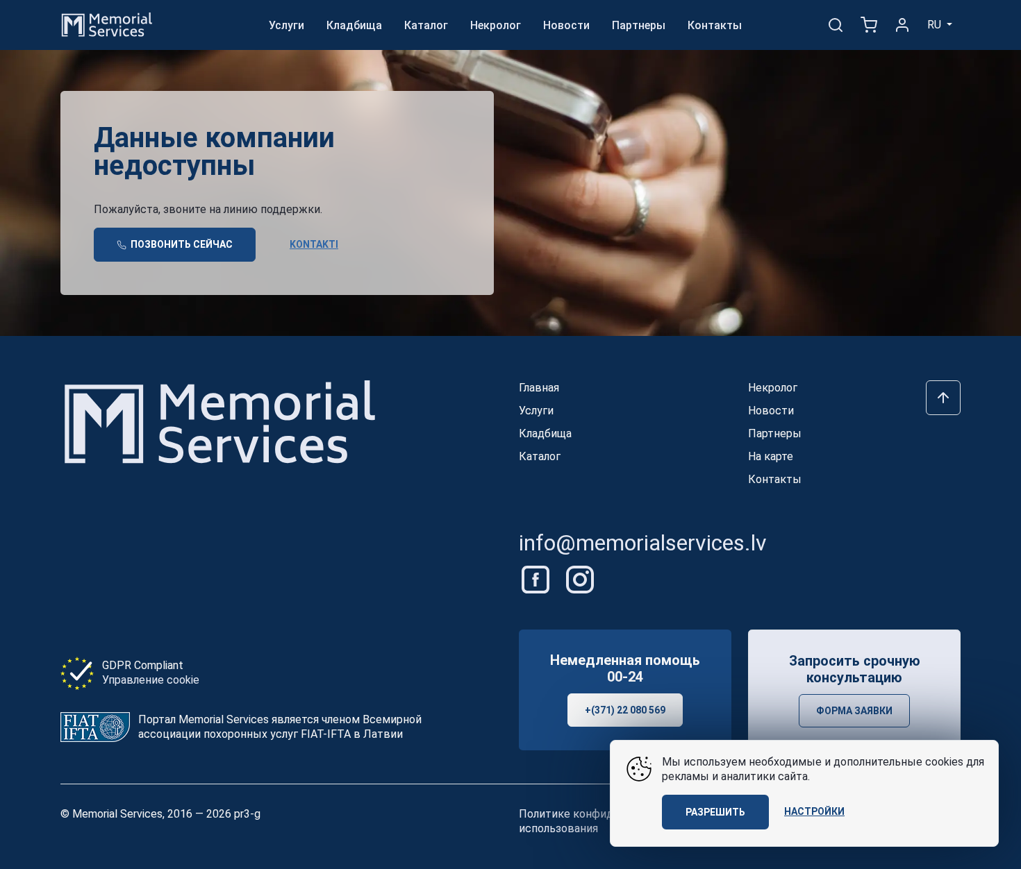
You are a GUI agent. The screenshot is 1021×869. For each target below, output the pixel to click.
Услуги (286, 25)
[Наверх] (943, 397)
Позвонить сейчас (180, 244)
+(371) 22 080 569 (625, 710)
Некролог (495, 25)
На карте (770, 456)
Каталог (426, 25)
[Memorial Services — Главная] (106, 23)
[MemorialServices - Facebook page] (537, 578)
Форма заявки (854, 710)
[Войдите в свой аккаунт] (902, 25)
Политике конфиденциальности (603, 813)
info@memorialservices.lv (643, 543)
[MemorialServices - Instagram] (580, 578)
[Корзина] (869, 25)
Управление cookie (150, 679)
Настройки (814, 811)
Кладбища (354, 25)
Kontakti (314, 244)
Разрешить (715, 812)
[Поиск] (835, 25)
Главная (539, 387)
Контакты (715, 25)
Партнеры (638, 25)
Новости (566, 25)
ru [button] (935, 24)
